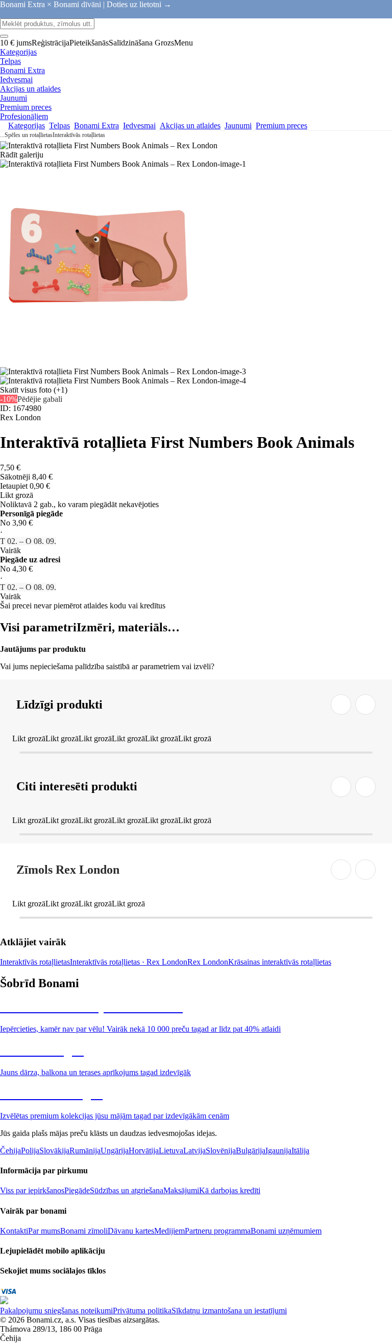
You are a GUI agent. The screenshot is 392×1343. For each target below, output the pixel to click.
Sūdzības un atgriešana (126, 1190)
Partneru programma (218, 1230)
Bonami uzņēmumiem (286, 1230)
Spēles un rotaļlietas (29, 135)
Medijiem (169, 1230)
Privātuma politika (142, 1310)
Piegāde (77, 1190)
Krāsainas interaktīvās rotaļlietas (279, 962)
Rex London (207, 962)
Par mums (44, 1230)
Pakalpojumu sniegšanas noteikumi (56, 1310)
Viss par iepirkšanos (32, 1190)
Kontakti (14, 1230)
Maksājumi (181, 1190)
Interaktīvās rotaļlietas (79, 135)
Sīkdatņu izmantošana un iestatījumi (229, 1310)
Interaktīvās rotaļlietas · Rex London (128, 962)
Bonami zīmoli (84, 1230)
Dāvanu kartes (131, 1230)
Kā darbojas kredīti (229, 1190)
